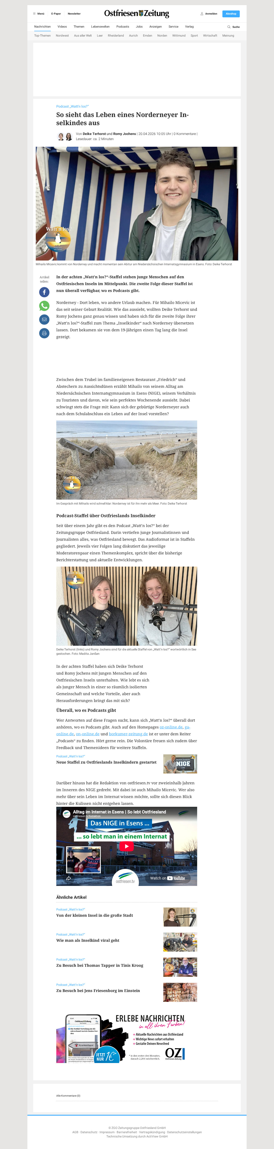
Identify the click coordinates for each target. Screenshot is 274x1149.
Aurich (133, 35)
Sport (194, 35)
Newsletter (74, 13)
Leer (100, 35)
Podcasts (122, 26)
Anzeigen (155, 26)
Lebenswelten (100, 26)
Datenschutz (88, 1132)
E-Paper (56, 13)
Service (173, 26)
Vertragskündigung (152, 1132)
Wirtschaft (210, 35)
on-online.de (88, 733)
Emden (147, 35)
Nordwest (62, 35)
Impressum (107, 1132)
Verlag (189, 26)
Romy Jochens (124, 133)
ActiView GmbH (157, 1136)
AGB (75, 1132)
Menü (40, 14)
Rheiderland (116, 35)
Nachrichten (42, 26)
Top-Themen (42, 35)
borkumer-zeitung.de (128, 733)
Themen (79, 26)
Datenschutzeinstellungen (184, 1132)
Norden (162, 35)
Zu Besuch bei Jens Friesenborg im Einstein (98, 990)
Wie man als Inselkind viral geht (87, 940)
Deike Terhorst (94, 133)
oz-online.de (171, 727)
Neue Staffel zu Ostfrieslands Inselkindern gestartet (106, 762)
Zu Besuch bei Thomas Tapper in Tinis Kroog (99, 965)
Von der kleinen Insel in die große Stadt (94, 915)
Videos (62, 26)
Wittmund (179, 35)
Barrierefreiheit (127, 1132)
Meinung (228, 35)
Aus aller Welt (83, 35)
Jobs (139, 26)
